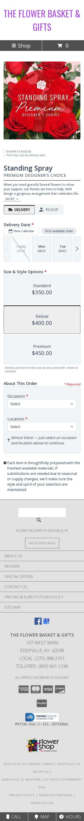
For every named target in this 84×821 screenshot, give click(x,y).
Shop (24, 45)
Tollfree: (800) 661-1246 (42, 666)
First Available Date (59, 231)
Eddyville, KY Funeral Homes (29, 764)
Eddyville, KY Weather (21, 779)
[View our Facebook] (38, 623)
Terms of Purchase (55, 795)
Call (15, 817)
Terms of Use (42, 803)
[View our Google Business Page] (46, 623)
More (10, 199)
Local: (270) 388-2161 (42, 658)
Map (44, 817)
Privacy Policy (22, 795)
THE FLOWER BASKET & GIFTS (42, 20)
